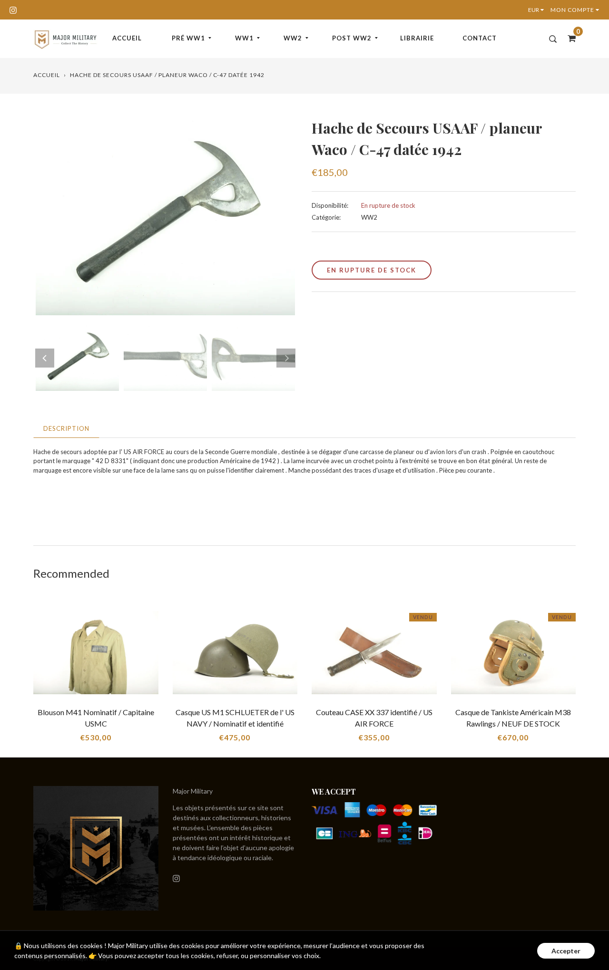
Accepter (565, 951)
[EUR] (538, 9)
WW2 (293, 38)
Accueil (127, 38)
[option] (165, 216)
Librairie (417, 38)
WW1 (244, 38)
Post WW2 (352, 38)
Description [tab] (66, 428)
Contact (479, 38)
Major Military (193, 791)
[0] (568, 38)
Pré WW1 (188, 38)
